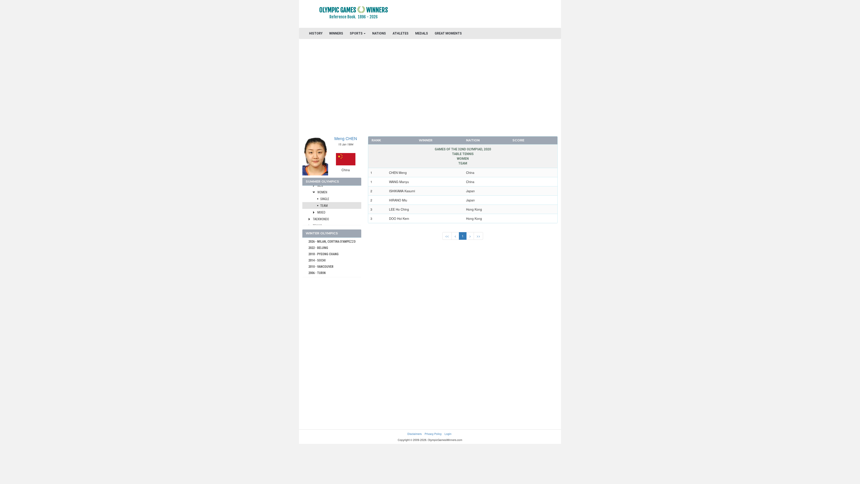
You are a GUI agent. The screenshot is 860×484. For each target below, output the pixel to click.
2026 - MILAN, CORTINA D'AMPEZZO (332, 241)
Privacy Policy (433, 434)
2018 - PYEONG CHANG (323, 254)
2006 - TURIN (317, 273)
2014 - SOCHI (317, 260)
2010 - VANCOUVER (320, 266)
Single (324, 199)
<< (447, 236)
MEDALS (421, 33)
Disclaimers (414, 434)
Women (322, 192)
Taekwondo (321, 219)
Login (448, 434)
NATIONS (379, 33)
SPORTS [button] (356, 33)
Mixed (321, 212)
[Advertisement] (485, 14)
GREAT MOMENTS (448, 33)
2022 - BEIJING (318, 248)
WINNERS (336, 33)
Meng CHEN (345, 138)
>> (478, 236)
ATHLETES (400, 33)
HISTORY (315, 33)
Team (324, 205)
